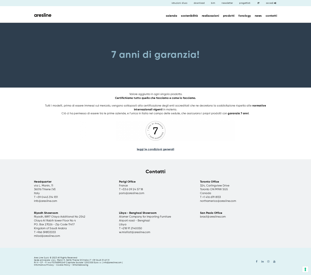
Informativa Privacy (44, 265)
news (258, 15)
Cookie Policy (63, 265)
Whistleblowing (80, 265)
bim (213, 3)
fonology (244, 15)
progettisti (244, 3)
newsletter (227, 3)
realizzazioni (210, 15)
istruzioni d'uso (179, 3)
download (199, 3)
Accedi (270, 3)
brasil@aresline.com (213, 216)
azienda (171, 15)
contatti (271, 15)
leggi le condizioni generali (155, 149)
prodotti (229, 15)
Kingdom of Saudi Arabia (50, 228)
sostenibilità (189, 15)
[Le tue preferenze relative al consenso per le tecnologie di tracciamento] (305, 269)
